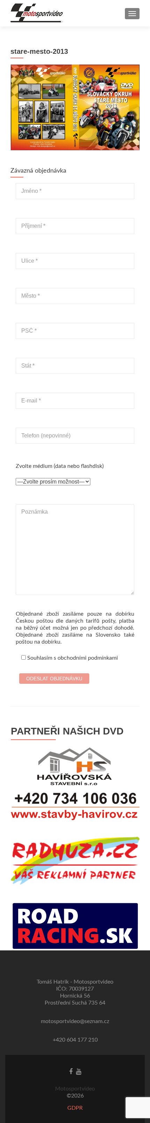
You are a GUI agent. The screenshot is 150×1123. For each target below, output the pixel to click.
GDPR (75, 1108)
